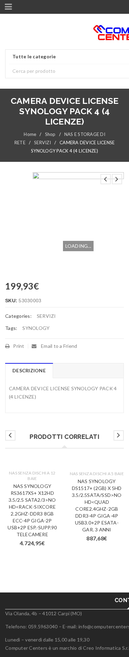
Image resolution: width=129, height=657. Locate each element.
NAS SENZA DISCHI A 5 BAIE (97, 473)
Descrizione (29, 370)
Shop (50, 134)
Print (18, 346)
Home (30, 134)
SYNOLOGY (36, 328)
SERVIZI (42, 142)
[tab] (29, 370)
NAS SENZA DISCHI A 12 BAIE (32, 475)
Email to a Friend (58, 346)
